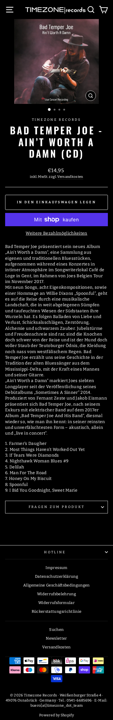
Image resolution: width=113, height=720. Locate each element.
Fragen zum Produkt (57, 507)
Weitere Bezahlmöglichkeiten (56, 233)
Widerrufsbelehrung (56, 594)
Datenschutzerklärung (56, 576)
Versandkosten (70, 177)
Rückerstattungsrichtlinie (57, 611)
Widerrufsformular (56, 602)
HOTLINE (55, 552)
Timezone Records (56, 120)
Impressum (56, 567)
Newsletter (56, 638)
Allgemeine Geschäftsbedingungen (56, 585)
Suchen (56, 629)
